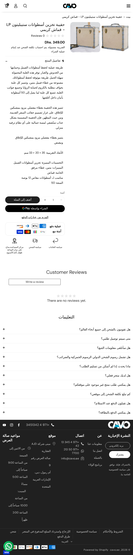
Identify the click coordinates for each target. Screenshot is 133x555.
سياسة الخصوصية (86, 531)
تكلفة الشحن (27, 47)
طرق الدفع (63, 536)
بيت (128, 17)
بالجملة (98, 458)
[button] (126, 6)
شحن (13, 531)
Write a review (35, 282)
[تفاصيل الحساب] (16, 6)
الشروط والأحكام (113, 531)
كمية (62, 192)
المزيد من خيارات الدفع (35, 217)
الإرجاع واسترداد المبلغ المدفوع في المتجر (46, 531)
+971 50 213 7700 (71, 451)
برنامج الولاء (95, 465)
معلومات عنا (95, 444)
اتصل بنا (97, 451)
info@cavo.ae (70, 458)
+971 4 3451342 (37, 425)
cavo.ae (114, 549)
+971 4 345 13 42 (70, 444)
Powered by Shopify (96, 549)
